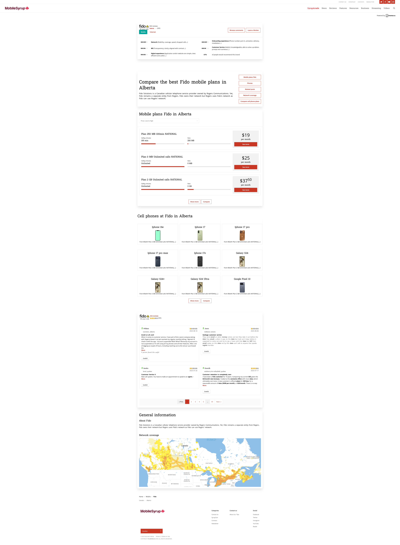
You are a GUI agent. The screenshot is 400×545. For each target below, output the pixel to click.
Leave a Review (253, 30)
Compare (206, 301)
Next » (218, 402)
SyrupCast (215, 517)
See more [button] (245, 144)
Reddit (255, 526)
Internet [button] (153, 32)
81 (212, 402)
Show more (194, 202)
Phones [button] (249, 83)
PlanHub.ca (151, 538)
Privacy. (158, 536)
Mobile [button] (143, 32)
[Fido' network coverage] (200, 462)
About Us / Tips (234, 514)
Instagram (256, 520)
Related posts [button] (250, 89)
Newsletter (215, 523)
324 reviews (154, 316)
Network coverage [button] (249, 95)
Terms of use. (165, 536)
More (143, 350)
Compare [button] (206, 202)
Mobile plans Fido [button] (250, 77)
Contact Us (215, 514)
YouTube (256, 523)
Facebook (256, 514)
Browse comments (236, 30)
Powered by (381, 15)
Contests (214, 520)
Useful (145, 358)
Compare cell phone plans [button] (250, 101)
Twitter (255, 517)
